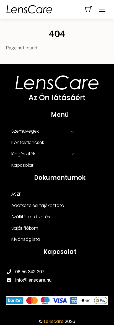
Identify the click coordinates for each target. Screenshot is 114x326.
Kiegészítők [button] (23, 154)
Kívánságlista (25, 239)
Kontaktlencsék (27, 142)
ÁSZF (16, 194)
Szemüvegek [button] (25, 131)
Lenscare (54, 321)
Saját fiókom (24, 228)
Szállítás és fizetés (30, 217)
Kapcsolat (22, 165)
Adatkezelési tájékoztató (37, 205)
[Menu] (102, 9)
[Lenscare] (29, 8)
